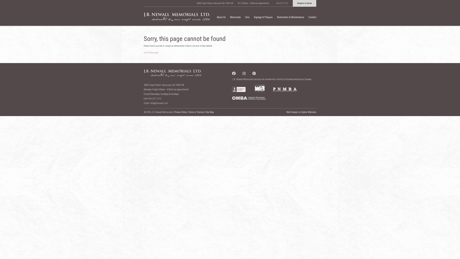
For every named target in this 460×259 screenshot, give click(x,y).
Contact (312, 17)
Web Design (291, 112)
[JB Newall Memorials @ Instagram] (248, 74)
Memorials (235, 17)
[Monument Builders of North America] (260, 91)
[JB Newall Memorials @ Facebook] (237, 74)
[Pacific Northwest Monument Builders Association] (285, 91)
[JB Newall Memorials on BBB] (239, 91)
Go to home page (151, 52)
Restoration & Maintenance (290, 17)
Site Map (209, 112)
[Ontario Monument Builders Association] (249, 99)
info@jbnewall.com (159, 103)
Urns (247, 17)
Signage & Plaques (263, 17)
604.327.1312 (282, 3)
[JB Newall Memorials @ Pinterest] (257, 74)
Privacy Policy (180, 112)
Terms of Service (196, 112)
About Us (221, 17)
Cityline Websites (308, 112)
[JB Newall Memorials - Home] (177, 17)
